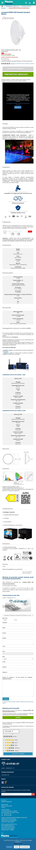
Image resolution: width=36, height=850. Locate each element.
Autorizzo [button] (17, 107)
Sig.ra (5, 619)
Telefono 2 (5, 672)
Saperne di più (18, 843)
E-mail (4, 661)
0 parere (13, 63)
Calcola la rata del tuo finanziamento (9, 57)
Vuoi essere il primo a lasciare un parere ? (24, 63)
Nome (4, 627)
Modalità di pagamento (6, 801)
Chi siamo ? (4, 800)
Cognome (5, 622)
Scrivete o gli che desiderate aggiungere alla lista (17, 678)
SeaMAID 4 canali (7, 353)
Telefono (5, 667)
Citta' (4, 651)
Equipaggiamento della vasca (12, 6)
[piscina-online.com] (9, 3)
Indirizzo (4, 638)
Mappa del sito (4, 804)
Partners (3, 807)
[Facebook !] (2, 782)
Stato (4, 656)
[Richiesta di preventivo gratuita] (18, 74)
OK (33, 794)
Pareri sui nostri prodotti (6, 806)
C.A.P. (4, 646)
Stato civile (5, 618)
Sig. (16, 619)
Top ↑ (2, 833)
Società (4, 633)
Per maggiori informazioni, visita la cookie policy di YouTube (18, 104)
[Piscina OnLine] (2, 6)
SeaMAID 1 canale (7, 350)
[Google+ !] (5, 782)
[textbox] (18, 648)
